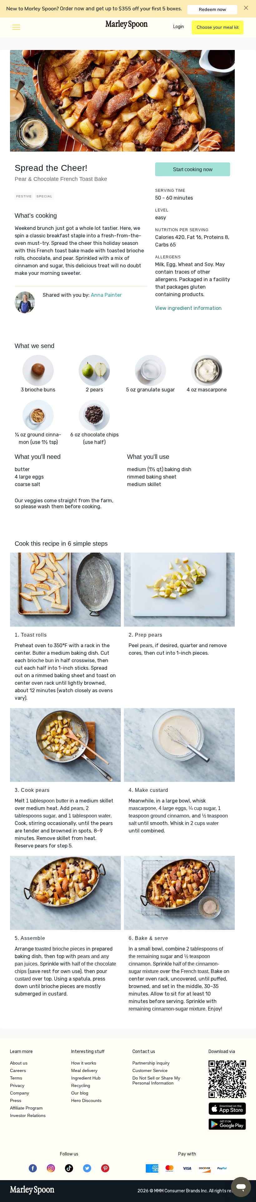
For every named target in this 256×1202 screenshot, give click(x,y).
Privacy (17, 1085)
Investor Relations (28, 1115)
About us (18, 1062)
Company (19, 1092)
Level (162, 210)
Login (178, 26)
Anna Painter (106, 295)
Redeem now (212, 9)
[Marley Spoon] (32, 1190)
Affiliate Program (26, 1107)
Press (15, 1100)
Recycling (80, 1085)
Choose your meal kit (218, 27)
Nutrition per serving (182, 230)
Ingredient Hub (86, 1077)
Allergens (168, 257)
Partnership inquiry (151, 1062)
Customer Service (150, 1070)
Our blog (79, 1092)
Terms (16, 1077)
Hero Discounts (86, 1100)
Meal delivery (84, 1070)
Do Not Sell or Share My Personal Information (156, 1080)
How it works (83, 1062)
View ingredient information (188, 308)
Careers (18, 1070)
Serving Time (170, 190)
